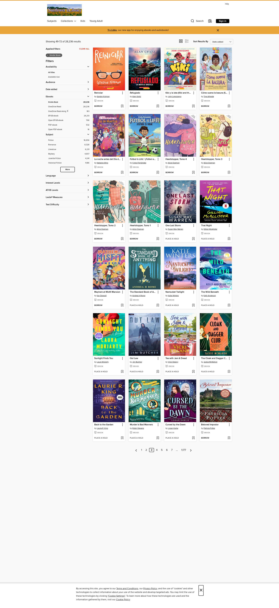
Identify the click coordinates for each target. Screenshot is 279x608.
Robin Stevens (138, 428)
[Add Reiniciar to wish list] (122, 106)
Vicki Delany (173, 362)
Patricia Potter (209, 428)
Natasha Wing (102, 163)
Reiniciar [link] (98, 93)
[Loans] (210, 21)
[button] (197, 21)
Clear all (84, 49)
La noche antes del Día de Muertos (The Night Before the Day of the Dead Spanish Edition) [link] (107, 159)
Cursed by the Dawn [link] (176, 424)
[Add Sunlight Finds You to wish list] (122, 372)
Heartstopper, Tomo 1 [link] (140, 225)
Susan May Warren (175, 229)
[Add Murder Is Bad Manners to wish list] (158, 438)
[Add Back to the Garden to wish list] (122, 438)
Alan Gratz (136, 96)
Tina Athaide (209, 96)
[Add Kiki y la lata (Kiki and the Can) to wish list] (193, 106)
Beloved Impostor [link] (210, 424)
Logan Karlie (173, 428)
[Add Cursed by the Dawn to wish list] (193, 438)
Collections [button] (67, 21)
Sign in (222, 21)
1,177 (183, 450)
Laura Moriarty (103, 362)
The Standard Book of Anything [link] (143, 292)
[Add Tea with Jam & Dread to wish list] (193, 372)
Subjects (52, 21)
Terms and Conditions (127, 588)
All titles (51, 72)
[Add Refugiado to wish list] (158, 106)
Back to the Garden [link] (103, 424)
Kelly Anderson (210, 296)
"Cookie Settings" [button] (116, 595)
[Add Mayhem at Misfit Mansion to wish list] (122, 305)
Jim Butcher (137, 362)
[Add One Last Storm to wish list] (193, 239)
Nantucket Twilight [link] (175, 292)
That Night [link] (206, 225)
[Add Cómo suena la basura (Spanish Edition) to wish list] (229, 106)
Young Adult (96, 21)
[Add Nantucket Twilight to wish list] (193, 305)
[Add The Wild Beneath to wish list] (229, 305)
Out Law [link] (134, 358)
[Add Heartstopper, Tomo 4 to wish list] (193, 173)
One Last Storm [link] (173, 225)
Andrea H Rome (138, 296)
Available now (54, 77)
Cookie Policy (123, 599)
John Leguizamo (174, 96)
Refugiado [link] (135, 93)
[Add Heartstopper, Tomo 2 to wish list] (122, 239)
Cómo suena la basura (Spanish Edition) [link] (214, 93)
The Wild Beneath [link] (210, 292)
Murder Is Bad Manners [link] (141, 424)
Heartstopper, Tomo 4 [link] (176, 159)
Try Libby (112, 30)
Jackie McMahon (210, 362)
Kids (83, 21)
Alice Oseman (173, 163)
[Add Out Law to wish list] (158, 372)
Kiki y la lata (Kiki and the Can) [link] (179, 93)
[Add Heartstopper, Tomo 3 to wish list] (229, 173)
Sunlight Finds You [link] (103, 358)
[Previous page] (136, 450)
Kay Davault (102, 296)
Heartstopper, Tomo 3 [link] (211, 159)
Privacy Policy (150, 588)
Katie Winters (173, 296)
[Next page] (191, 450)
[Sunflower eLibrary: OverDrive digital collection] (64, 10)
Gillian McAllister (210, 229)
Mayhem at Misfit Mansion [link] (107, 292)
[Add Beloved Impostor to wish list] (229, 438)
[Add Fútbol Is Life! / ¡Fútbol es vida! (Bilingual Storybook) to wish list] (158, 173)
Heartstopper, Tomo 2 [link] (105, 225)
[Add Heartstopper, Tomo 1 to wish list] (158, 239)
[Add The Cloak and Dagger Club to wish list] (229, 372)
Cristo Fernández (139, 163)
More (67, 169)
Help (227, 4)
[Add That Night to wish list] (229, 239)
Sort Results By (200, 41)
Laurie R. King (102, 428)
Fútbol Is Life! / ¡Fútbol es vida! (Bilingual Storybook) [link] (143, 159)
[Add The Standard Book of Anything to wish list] (158, 305)
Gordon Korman (103, 96)
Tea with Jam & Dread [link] (176, 358)
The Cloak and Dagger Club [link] (214, 358)
